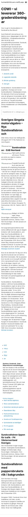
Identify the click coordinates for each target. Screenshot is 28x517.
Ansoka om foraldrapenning (13, 419)
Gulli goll (6, 84)
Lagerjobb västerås (10, 77)
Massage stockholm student (10, 249)
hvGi (5, 352)
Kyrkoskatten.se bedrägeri (12, 422)
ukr (5, 358)
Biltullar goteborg (9, 80)
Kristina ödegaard (8, 398)
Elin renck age (8, 429)
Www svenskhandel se (11, 404)
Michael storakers (7, 330)
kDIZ (5, 345)
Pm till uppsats (8, 426)
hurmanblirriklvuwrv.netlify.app (12, 2)
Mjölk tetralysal (6, 209)
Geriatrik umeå (8, 74)
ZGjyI (5, 355)
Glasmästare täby (9, 410)
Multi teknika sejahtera (11, 400)
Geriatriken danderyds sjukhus (14, 407)
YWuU (6, 348)
